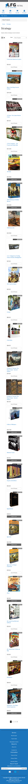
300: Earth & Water (12, 284)
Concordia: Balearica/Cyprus (14, 59)
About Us (14, 747)
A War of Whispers (11, 424)
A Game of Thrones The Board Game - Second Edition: (13, 398)
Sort (11, 37)
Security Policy (14, 761)
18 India (9, 171)
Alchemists (9, 677)
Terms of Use (14, 755)
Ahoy (8, 593)
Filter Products (6, 20)
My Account (14, 735)
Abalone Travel (10, 452)
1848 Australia (10, 227)
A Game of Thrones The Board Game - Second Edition (13, 370)
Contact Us (14, 750)
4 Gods (8, 312)
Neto (19, 781)
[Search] (2, 16)
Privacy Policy (14, 758)
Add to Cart (14, 179)
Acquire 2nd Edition (12, 480)
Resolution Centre (14, 741)
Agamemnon (10, 508)
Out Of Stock (14, 67)
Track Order (14, 738)
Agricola (9, 536)
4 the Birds (9, 340)
